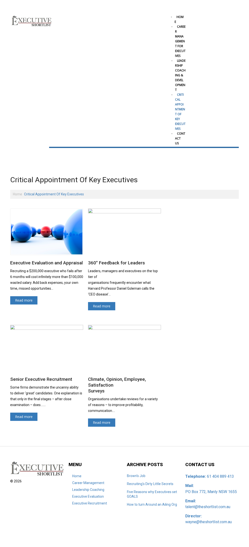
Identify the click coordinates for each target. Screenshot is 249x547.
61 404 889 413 (220, 476)
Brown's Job (136, 476)
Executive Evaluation (88, 496)
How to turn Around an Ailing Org (152, 504)
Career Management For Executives (180, 41)
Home (179, 19)
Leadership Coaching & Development (180, 75)
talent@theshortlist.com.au (207, 506)
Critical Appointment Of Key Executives (180, 112)
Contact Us (180, 138)
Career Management (88, 483)
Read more (24, 300)
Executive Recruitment (89, 503)
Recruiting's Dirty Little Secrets (150, 484)
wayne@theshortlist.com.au (208, 522)
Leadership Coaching (88, 490)
